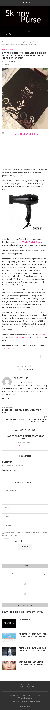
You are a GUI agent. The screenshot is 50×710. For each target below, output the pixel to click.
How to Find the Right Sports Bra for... (25, 437)
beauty (6, 357)
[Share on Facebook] (24, 369)
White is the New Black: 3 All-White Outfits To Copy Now (33, 649)
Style (11, 49)
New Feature (25, 620)
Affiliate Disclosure (25, 698)
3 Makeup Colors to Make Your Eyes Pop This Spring (31, 663)
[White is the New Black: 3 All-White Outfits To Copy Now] (9, 651)
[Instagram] (26, 3)
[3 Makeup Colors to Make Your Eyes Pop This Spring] (9, 665)
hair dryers (24, 357)
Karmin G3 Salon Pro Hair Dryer (28, 242)
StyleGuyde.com (8, 348)
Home (4, 42)
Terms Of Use (14, 695)
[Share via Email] (32, 369)
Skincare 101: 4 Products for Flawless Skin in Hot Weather (33, 635)
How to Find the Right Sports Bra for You (22, 612)
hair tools (35, 357)
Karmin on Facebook (22, 337)
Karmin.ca (42, 335)
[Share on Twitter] (27, 369)
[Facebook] (17, 686)
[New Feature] (9, 623)
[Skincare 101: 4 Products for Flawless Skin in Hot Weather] (9, 637)
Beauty (14, 42)
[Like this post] (20, 369)
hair (14, 357)
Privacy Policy (26, 695)
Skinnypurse (14, 61)
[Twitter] (23, 3)
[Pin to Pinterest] (30, 369)
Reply (46, 462)
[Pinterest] (29, 3)
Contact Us (37, 695)
